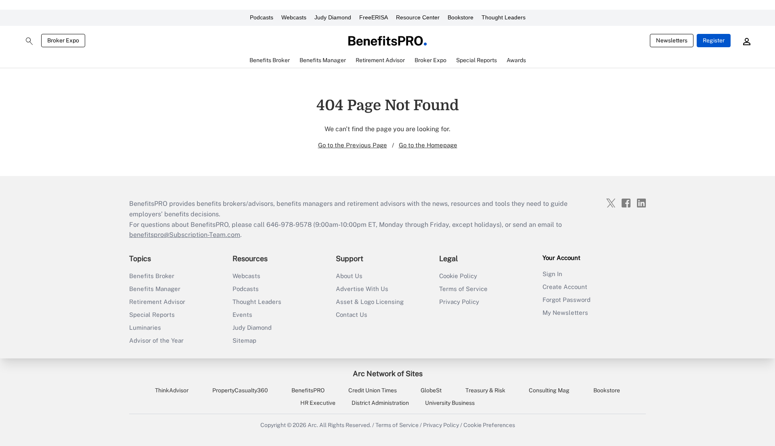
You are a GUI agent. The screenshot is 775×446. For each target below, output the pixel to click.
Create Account (564, 286)
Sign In (552, 273)
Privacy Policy (459, 301)
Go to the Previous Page (352, 145)
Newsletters (671, 40)
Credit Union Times (372, 390)
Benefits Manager (154, 288)
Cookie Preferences (489, 425)
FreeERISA (373, 17)
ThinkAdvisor (172, 390)
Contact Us (351, 314)
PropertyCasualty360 (240, 390)
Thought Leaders (504, 17)
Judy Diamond (332, 17)
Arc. (313, 425)
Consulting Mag (549, 390)
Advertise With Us (362, 288)
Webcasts (293, 17)
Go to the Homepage (428, 145)
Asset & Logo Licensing (370, 301)
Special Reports (152, 314)
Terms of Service (463, 288)
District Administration (380, 403)
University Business (450, 403)
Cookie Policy (458, 275)
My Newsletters (565, 312)
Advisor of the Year (156, 340)
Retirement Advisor (157, 301)
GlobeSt (431, 390)
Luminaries (145, 327)
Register (714, 40)
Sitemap (244, 340)
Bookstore (460, 17)
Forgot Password (566, 299)
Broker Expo (63, 40)
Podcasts (261, 17)
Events (242, 314)
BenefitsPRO (308, 390)
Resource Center (418, 17)
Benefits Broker (151, 275)
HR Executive (317, 403)
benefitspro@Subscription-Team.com (184, 235)
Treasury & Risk (485, 390)
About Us (349, 275)
